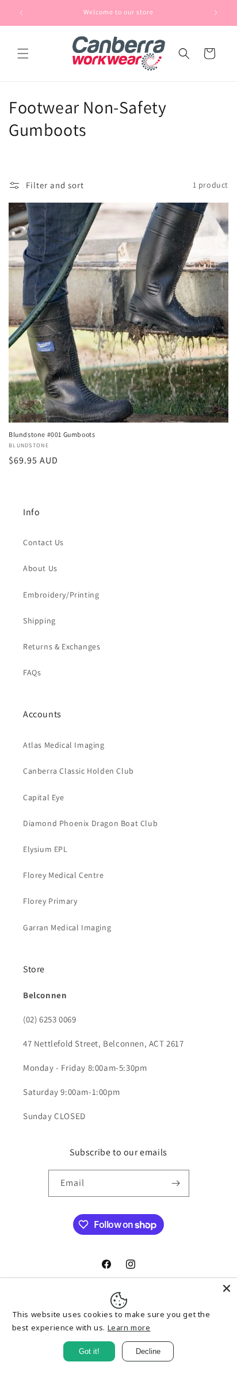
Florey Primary (50, 901)
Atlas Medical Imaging (64, 745)
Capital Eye (43, 797)
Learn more (129, 1327)
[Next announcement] (215, 12)
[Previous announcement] (21, 12)
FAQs (32, 672)
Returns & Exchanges (61, 646)
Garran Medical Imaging (67, 927)
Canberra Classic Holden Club (78, 771)
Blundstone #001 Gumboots (52, 434)
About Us (40, 568)
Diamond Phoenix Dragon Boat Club (90, 823)
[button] (23, 53)
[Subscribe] (176, 1183)
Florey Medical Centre (63, 875)
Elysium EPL (45, 849)
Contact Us (43, 542)
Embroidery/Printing (61, 594)
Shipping (39, 620)
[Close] (226, 1288)
